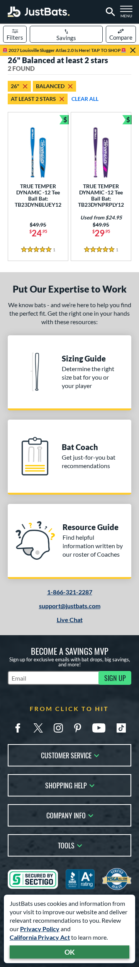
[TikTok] (121, 728)
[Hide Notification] (133, 50)
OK (69, 952)
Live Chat (70, 619)
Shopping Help (66, 784)
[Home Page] (39, 11)
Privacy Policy (39, 928)
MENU (128, 14)
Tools (66, 844)
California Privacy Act (40, 937)
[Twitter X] (38, 728)
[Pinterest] (77, 728)
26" (15, 86)
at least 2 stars (33, 98)
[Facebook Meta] (17, 728)
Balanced (50, 86)
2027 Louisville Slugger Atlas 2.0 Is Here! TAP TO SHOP (64, 50)
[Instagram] (58, 728)
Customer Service (66, 754)
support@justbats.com (69, 605)
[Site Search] (109, 12)
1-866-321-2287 (69, 592)
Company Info (66, 814)
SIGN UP (115, 678)
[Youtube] (98, 728)
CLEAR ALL (84, 98)
